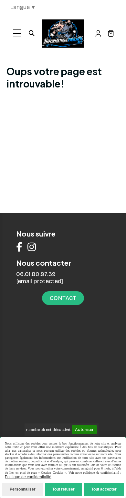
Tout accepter (104, 489)
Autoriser (84, 429)
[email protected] (39, 281)
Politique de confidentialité (28, 477)
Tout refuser (63, 489)
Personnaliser (23, 489)
